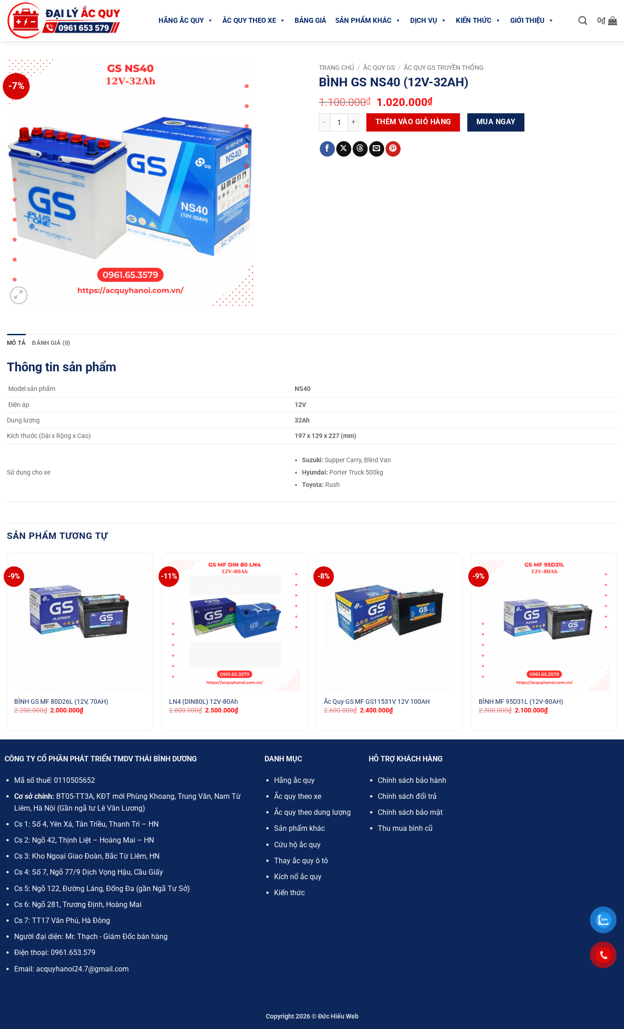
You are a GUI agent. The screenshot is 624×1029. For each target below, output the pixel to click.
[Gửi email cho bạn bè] (376, 149)
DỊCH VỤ (423, 20)
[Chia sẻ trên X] (343, 149)
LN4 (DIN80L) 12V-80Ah (203, 702)
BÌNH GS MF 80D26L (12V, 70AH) (61, 702)
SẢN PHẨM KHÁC (363, 20)
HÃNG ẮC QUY (181, 20)
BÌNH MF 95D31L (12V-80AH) (521, 702)
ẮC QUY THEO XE (249, 20)
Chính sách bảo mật (410, 812)
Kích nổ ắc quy (298, 876)
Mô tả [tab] (16, 342)
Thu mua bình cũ (405, 828)
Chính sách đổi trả (407, 796)
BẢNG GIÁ (310, 20)
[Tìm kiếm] (582, 20)
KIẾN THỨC (474, 20)
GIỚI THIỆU (527, 20)
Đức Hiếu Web (338, 1016)
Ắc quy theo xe (297, 796)
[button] (607, 21)
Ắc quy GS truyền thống (444, 67)
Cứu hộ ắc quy (297, 844)
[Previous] (7, 645)
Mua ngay (496, 122)
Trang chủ (336, 67)
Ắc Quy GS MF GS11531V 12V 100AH (377, 702)
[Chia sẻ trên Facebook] (327, 149)
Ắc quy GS (379, 67)
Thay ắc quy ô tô (301, 860)
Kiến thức (289, 892)
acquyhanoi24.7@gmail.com (82, 969)
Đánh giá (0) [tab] (51, 342)
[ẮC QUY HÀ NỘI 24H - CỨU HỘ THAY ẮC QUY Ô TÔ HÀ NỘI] (64, 20)
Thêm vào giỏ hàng (413, 122)
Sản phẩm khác (299, 828)
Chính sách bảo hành (412, 780)
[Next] (617, 645)
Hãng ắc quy (294, 780)
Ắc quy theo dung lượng (312, 812)
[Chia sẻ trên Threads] (360, 149)
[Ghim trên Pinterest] (393, 149)
